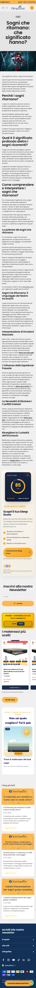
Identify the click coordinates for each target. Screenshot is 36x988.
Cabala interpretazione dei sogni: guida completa (17, 898)
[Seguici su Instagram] (8, 960)
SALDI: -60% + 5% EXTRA (27, 2)
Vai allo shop (10, 700)
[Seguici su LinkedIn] (23, 960)
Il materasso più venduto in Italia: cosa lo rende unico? (17, 808)
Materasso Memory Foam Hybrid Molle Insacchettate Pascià (14, 671)
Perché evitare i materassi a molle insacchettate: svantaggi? (17, 853)
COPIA (20, 624)
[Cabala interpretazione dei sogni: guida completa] (18, 887)
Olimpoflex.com (28, 287)
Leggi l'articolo (10, 828)
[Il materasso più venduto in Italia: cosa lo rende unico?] (18, 796)
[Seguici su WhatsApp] (29, 960)
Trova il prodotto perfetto (18, 983)
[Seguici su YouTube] (13, 960)
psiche (17, 242)
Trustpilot (7, 676)
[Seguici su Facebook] (3, 960)
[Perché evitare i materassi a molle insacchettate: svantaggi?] (18, 842)
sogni (18, 17)
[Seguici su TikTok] (18, 960)
